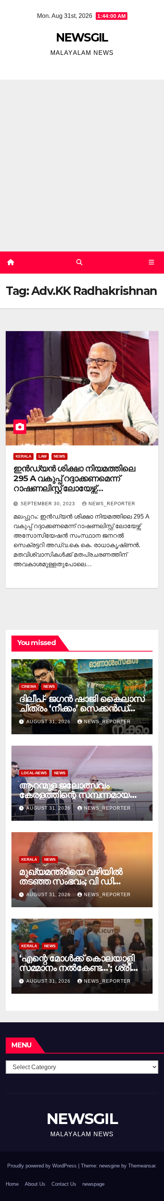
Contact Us (63, 1184)
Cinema (28, 686)
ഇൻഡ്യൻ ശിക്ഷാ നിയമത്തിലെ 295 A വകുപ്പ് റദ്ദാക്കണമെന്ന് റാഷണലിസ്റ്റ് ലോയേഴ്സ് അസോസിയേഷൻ (74, 483)
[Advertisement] (82, 165)
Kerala (23, 456)
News (59, 456)
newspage (93, 1184)
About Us (35, 1184)
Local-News (34, 773)
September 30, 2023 (49, 503)
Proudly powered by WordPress (42, 1166)
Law (43, 456)
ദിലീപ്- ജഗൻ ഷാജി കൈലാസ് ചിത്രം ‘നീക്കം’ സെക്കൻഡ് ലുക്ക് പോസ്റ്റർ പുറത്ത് (82, 708)
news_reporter (111, 503)
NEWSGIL (82, 37)
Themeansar (141, 1166)
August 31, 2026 (49, 721)
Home (12, 1184)
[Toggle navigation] (151, 262)
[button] (79, 262)
